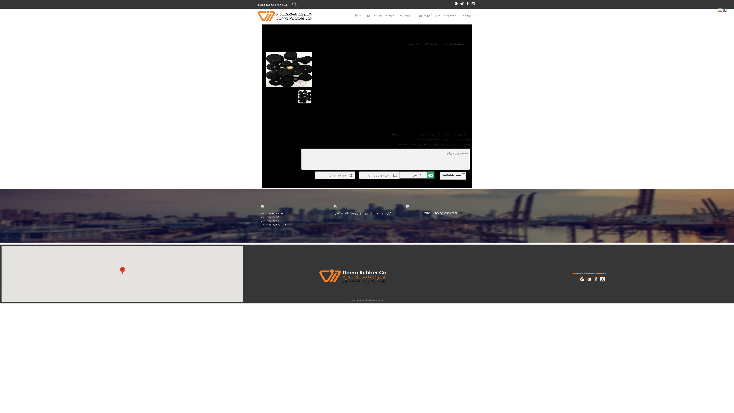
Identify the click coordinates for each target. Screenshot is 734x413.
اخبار (437, 15)
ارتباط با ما (405, 15)
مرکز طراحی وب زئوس (360, 300)
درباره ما (466, 15)
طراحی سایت (378, 300)
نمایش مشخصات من (451, 174)
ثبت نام (378, 15)
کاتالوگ (357, 15)
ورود (367, 15)
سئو (371, 300)
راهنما (388, 15)
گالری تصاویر (425, 15)
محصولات (449, 15)
